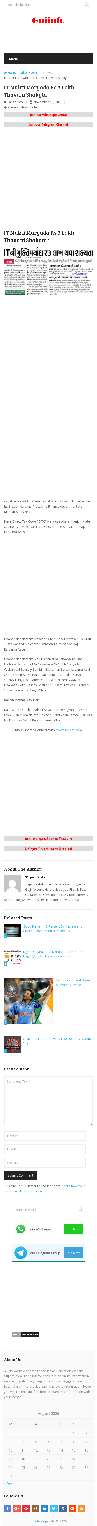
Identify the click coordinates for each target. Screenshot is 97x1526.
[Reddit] (72, 1508)
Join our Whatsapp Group (48, 114)
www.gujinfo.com (69, 730)
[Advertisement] (50, 40)
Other (34, 107)
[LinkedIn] (44, 1508)
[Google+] (17, 1508)
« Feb (8, 1483)
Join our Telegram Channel (48, 124)
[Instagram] (35, 1508)
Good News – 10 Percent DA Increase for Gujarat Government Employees (53, 928)
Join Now (73, 1229)
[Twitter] (54, 1508)
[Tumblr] (63, 1508)
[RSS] (81, 1508)
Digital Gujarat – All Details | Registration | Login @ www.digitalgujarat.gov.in (54, 954)
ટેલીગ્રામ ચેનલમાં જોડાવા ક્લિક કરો (48, 848)
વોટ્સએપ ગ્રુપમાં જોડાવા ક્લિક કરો (48, 839)
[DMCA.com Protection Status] (25, 1336)
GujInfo (34, 1521)
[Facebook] (7, 1508)
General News (18, 107)
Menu (13, 58)
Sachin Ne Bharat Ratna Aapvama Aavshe (73, 982)
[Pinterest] (26, 1508)
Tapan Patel (16, 102)
